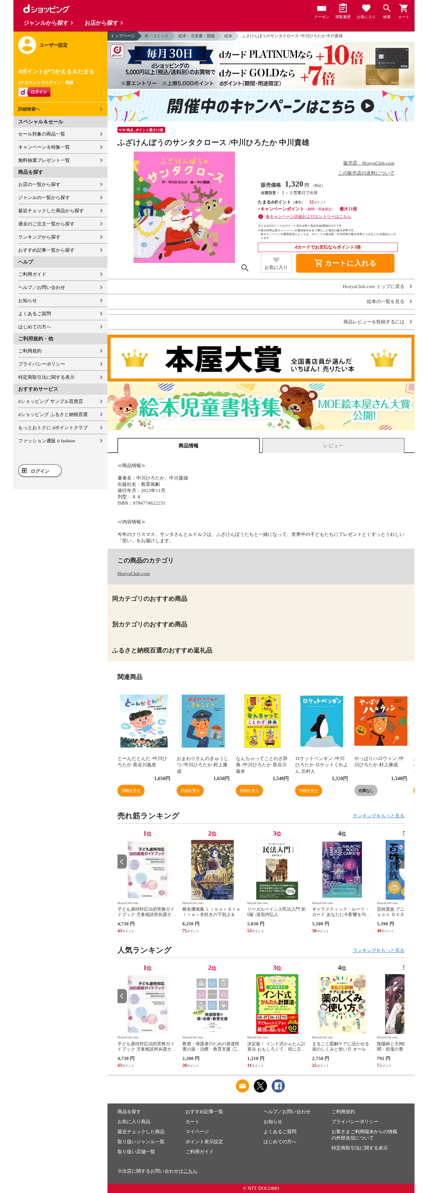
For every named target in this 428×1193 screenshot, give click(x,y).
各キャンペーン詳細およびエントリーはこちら (308, 216)
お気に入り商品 (133, 1121)
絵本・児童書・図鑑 (196, 35)
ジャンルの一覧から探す (44, 197)
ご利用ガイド (32, 274)
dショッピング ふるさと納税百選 (53, 414)
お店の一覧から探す (39, 184)
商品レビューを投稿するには (374, 322)
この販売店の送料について (366, 173)
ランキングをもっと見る (379, 815)
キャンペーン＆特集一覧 (44, 147)
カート (192, 1121)
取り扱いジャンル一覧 (140, 1141)
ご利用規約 (30, 350)
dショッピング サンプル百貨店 (50, 401)
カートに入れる (345, 263)
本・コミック (156, 35)
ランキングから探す (39, 236)
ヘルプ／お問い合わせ (41, 287)
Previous (122, 862)
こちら (190, 1171)
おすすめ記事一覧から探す (46, 250)
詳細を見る (131, 790)
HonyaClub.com (133, 573)
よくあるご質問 (34, 313)
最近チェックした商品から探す (51, 210)
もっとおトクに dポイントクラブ (53, 427)
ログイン (40, 471)
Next (400, 862)
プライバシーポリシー (41, 364)
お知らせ (27, 300)
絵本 (228, 35)
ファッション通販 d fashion (46, 440)
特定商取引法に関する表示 (46, 377)
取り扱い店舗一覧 (136, 1151)
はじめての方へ (34, 326)
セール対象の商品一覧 (41, 133)
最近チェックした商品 (140, 1131)
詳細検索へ (29, 109)
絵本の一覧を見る (386, 301)
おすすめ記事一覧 (204, 1111)
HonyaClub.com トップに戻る (374, 286)
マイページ (197, 1131)
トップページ (123, 35)
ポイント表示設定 (204, 1141)
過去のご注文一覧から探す (46, 223)
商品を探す (129, 1111)
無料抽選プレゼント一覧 (44, 160)
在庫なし (365, 790)
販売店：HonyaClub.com (368, 163)
